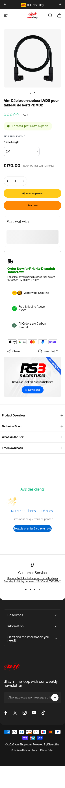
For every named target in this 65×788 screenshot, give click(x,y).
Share (16, 351)
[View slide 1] (26, 589)
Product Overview (13, 415)
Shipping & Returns (21, 750)
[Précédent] (5, 4)
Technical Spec (11, 426)
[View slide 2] (30, 589)
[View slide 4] (39, 589)
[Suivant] (60, 4)
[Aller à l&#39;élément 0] (30, 92)
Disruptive (53, 744)
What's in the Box (13, 437)
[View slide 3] (34, 589)
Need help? (51, 351)
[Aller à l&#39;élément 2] (34, 92)
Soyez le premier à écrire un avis (32, 528)
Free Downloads (12, 448)
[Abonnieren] (54, 697)
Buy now (32, 205)
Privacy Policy (46, 750)
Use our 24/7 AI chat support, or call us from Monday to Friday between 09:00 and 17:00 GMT (32, 580)
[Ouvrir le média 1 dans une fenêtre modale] (32, 58)
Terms (35, 750)
